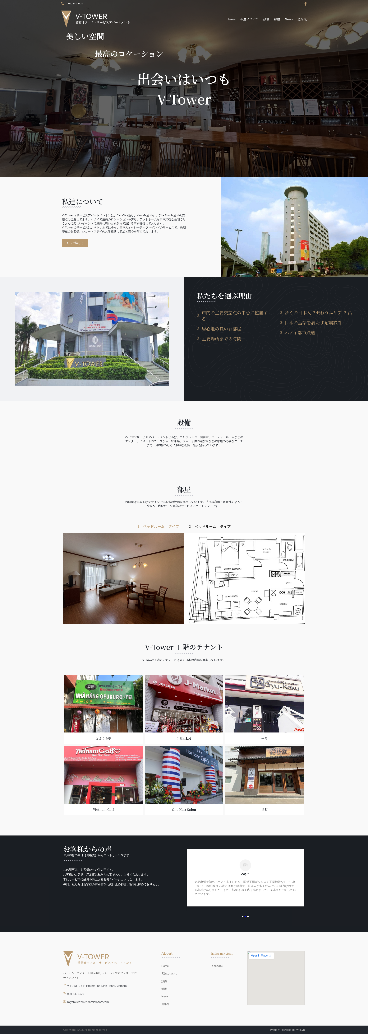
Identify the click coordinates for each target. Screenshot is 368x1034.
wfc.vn (300, 1029)
